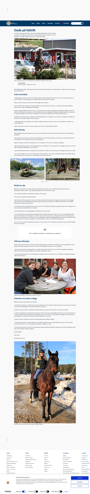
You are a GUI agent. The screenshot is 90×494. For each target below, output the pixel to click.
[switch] (36, 492)
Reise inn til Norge (11, 467)
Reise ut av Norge (11, 469)
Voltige (45, 471)
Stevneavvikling (29, 467)
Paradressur (47, 467)
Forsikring (65, 463)
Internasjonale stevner (12, 461)
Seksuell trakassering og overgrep (71, 473)
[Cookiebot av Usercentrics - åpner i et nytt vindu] (8, 492)
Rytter (8, 471)
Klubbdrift (27, 461)
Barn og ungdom (67, 457)
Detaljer (66, 491)
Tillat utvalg (79, 482)
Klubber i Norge (29, 457)
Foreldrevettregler (67, 461)
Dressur (46, 457)
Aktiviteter (28, 455)
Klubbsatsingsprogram (30, 459)
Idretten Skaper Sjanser (68, 469)
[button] (78, 170)
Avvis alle (80, 485)
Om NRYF (57, 23)
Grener (43, 23)
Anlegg (64, 455)
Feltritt (46, 459)
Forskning (65, 465)
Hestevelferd (66, 467)
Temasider (50, 23)
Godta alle (80, 477)
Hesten (8, 459)
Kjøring (46, 463)
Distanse (46, 455)
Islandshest (47, 461)
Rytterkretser (28, 465)
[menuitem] (15, 453)
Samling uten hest (11, 473)
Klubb (38, 23)
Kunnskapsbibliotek (67, 471)
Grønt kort (9, 457)
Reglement (9, 465)
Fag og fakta (66, 459)
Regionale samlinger (11, 463)
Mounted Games (48, 465)
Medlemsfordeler (29, 463)
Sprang (45, 469)
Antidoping (9, 455)
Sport (33, 23)
